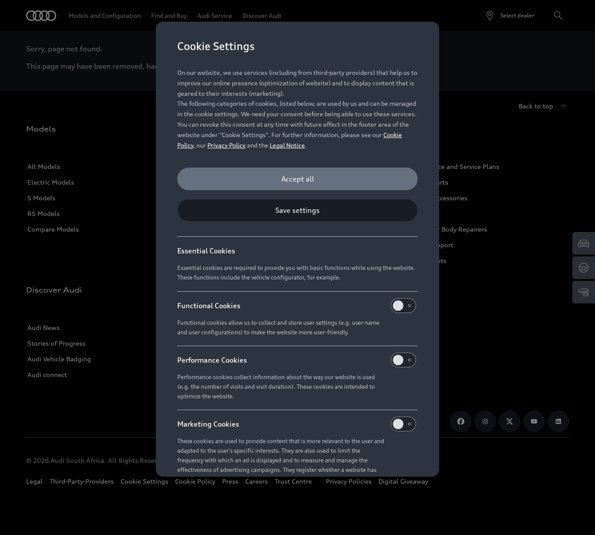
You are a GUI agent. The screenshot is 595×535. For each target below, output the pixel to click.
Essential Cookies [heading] (206, 250)
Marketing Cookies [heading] (208, 424)
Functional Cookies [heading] (208, 305)
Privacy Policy (226, 145)
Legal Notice (287, 145)
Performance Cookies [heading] (212, 360)
